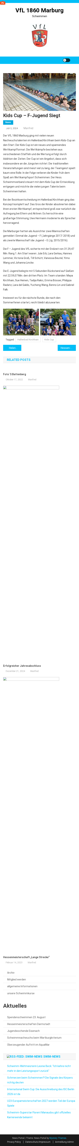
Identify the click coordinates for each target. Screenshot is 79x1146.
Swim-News (51, 1056)
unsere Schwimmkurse (21, 993)
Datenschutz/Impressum (38, 1142)
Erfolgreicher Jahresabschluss (22, 665)
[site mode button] (66, 60)
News (8, 122)
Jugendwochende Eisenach (23, 1030)
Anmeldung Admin (64, 1142)
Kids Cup (49, 339)
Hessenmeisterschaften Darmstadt (28, 1024)
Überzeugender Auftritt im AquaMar (28, 1044)
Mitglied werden (16, 979)
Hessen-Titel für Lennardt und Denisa (68, 347)
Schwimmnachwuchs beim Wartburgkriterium (34, 1037)
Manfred (28, 128)
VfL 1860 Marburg (39, 10)
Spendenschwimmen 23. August (26, 1017)
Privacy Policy (14, 1142)
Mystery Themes (57, 1138)
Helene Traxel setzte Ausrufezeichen (15, 347)
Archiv (11, 972)
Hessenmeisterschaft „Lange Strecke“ (26, 957)
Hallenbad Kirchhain (28, 339)
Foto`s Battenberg (14, 374)
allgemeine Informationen (22, 986)
